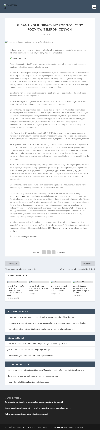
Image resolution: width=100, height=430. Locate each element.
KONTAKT (79, 427)
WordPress (58, 427)
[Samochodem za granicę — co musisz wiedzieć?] (39, 282)
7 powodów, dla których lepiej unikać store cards (28, 382)
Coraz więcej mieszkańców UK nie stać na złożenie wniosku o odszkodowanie (40, 329)
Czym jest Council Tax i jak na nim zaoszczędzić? (59, 288)
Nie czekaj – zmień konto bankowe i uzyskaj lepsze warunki (32, 376)
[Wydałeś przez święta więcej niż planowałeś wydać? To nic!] (83, 282)
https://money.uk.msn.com (26, 236)
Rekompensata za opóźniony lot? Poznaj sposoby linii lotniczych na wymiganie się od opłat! (46, 323)
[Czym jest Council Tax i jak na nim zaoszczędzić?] (61, 282)
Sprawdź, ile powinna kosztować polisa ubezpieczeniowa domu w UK (34, 402)
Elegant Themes (29, 427)
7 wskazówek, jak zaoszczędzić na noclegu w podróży (30, 355)
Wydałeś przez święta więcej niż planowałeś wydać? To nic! (82, 289)
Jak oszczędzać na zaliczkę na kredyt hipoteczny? (28, 349)
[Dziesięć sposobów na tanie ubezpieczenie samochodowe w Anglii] (17, 282)
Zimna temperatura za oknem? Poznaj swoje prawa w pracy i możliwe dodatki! (41, 317)
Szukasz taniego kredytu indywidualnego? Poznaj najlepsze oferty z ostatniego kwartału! (46, 370)
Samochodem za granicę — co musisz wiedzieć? (38, 288)
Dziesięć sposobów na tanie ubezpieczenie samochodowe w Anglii (15, 290)
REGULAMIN (68, 427)
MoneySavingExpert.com (19, 196)
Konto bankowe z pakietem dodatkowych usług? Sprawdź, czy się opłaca (38, 343)
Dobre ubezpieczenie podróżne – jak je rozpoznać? (26, 414)
